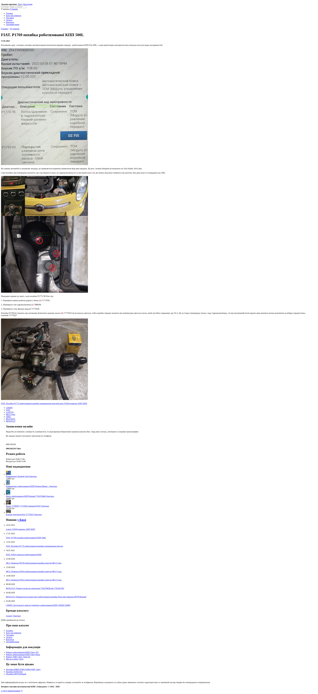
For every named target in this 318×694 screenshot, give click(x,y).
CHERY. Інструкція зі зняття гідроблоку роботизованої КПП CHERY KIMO (38, 605)
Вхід (20, 4)
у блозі (21, 519)
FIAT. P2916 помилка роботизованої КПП (23, 555)
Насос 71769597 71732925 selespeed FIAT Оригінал (27, 506)
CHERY (9, 408)
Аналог (9, 616)
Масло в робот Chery (15, 659)
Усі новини (14, 29)
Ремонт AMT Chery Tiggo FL (18, 657)
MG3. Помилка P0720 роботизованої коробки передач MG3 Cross (33, 563)
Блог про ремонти (13, 16)
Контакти (10, 22)
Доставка (10, 18)
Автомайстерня (12, 24)
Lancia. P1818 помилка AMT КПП (72, 403)
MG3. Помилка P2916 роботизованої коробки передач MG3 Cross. (34, 571)
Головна (9, 13)
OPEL (8, 417)
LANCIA (10, 412)
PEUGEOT (10, 419)
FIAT (8, 410)
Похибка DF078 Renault (16, 674)
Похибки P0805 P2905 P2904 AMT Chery (23, 669)
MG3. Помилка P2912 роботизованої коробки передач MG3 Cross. (34, 580)
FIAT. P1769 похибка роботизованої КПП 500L (26, 538)
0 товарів (14, 9)
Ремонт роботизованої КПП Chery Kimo (23, 655)
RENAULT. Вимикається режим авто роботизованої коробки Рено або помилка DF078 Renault (46, 597)
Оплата (9, 20)
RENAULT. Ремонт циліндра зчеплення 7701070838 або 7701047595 (35, 588)
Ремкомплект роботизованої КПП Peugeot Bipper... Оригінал (31, 486)
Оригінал (17, 616)
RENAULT (10, 421)
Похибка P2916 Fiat (14, 672)
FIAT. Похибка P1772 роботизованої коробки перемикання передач (29, 403)
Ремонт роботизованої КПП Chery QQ (22, 652)
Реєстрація (27, 4)
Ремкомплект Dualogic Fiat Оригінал (21, 476)
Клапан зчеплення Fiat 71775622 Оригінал (24, 514)
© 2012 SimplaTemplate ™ (12, 691)
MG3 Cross (10, 414)
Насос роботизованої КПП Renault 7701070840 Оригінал (30, 496)
